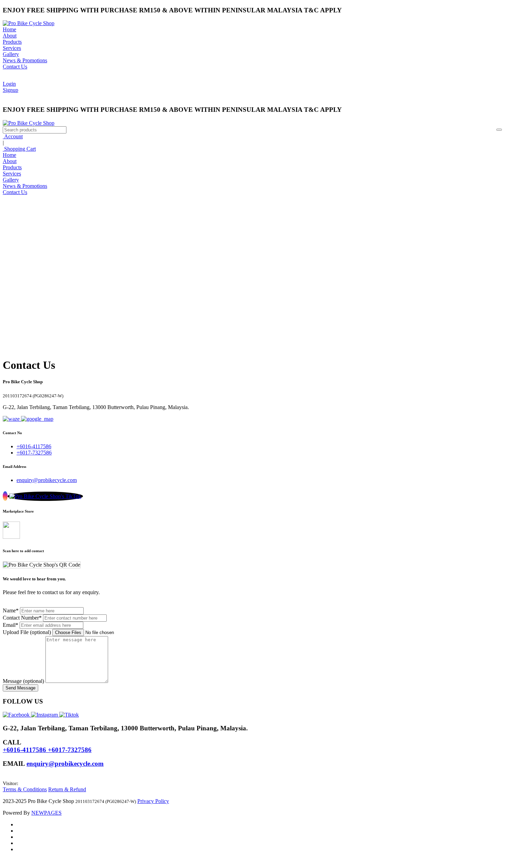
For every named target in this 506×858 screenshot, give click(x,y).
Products (12, 42)
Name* (11, 610)
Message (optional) (23, 681)
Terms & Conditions (25, 789)
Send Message (20, 687)
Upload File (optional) (27, 632)
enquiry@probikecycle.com (47, 480)
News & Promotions (25, 60)
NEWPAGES (46, 813)
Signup (10, 90)
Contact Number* (22, 618)
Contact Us (15, 66)
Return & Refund (67, 789)
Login (9, 84)
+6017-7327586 (34, 452)
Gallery (11, 54)
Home (9, 29)
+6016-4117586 (34, 446)
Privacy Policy (153, 801)
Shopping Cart (19, 149)
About (10, 36)
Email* (10, 625)
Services (12, 48)
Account (13, 136)
